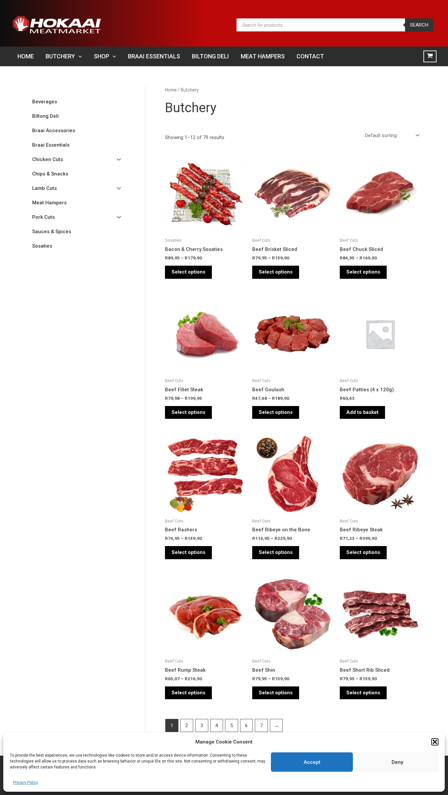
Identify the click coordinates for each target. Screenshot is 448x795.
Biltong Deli (210, 56)
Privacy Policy (25, 782)
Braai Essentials (154, 56)
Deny (397, 762)
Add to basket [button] (362, 412)
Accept (312, 762)
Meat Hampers (263, 56)
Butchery (60, 56)
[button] (435, 742)
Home (25, 56)
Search (419, 25)
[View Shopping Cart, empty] (430, 56)
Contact (310, 56)
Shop (101, 56)
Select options (188, 272)
